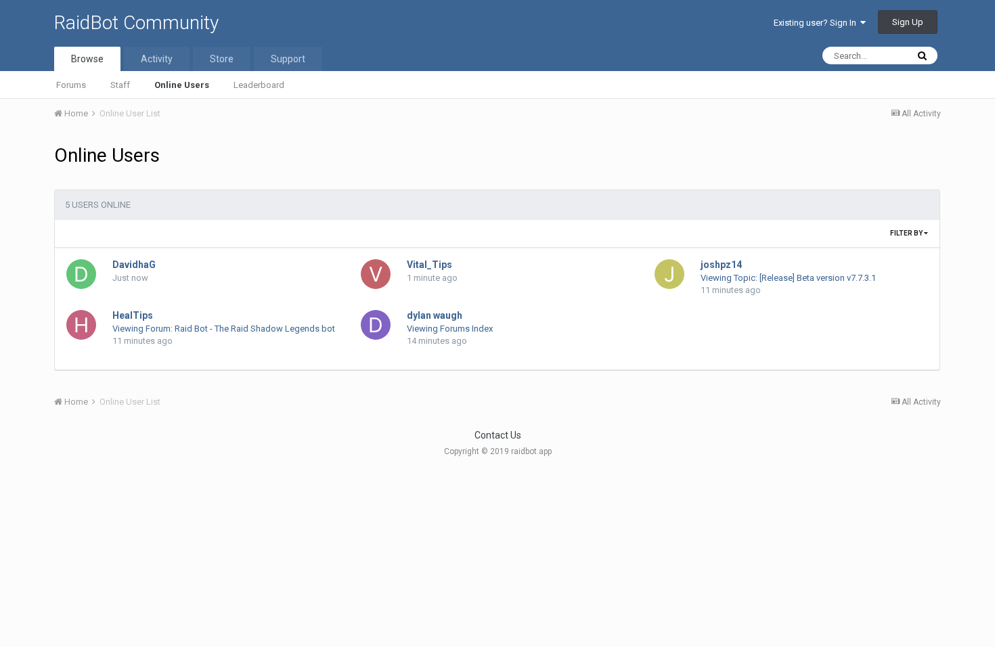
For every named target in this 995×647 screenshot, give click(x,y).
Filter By (907, 233)
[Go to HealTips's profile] (81, 325)
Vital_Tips (429, 264)
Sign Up (907, 22)
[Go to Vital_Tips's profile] (376, 274)
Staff (120, 85)
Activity (157, 58)
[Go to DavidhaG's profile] (81, 274)
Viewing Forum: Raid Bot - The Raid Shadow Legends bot (223, 329)
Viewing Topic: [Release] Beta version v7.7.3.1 (788, 278)
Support (288, 58)
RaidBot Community (136, 23)
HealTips (132, 315)
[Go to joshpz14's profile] (669, 274)
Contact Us (497, 435)
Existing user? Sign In (817, 23)
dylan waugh (434, 315)
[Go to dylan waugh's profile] (376, 325)
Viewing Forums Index (450, 329)
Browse (87, 58)
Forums (71, 85)
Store (222, 58)
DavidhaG (134, 264)
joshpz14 (721, 264)
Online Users (181, 85)
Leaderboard (259, 85)
